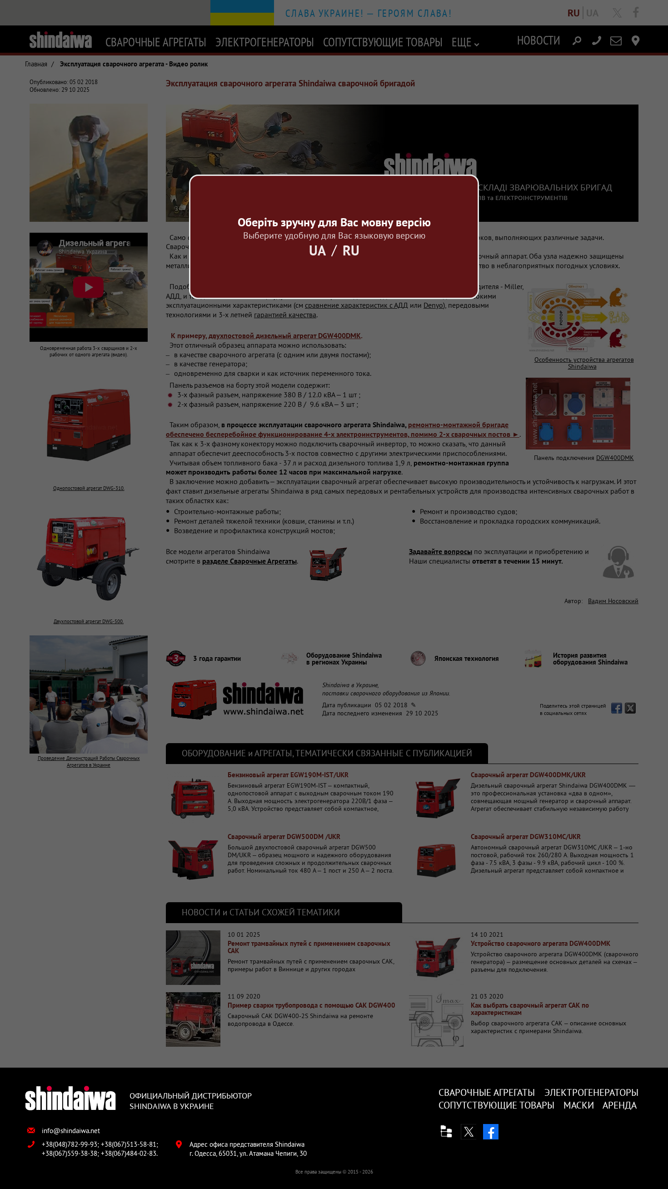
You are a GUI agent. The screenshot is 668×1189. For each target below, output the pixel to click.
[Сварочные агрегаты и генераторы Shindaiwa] (70, 1099)
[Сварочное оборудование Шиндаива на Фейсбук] (491, 1131)
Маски (578, 1105)
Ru (351, 250)
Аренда (620, 1105)
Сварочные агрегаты (487, 1092)
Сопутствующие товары (496, 1105)
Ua (317, 250)
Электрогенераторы (591, 1092)
